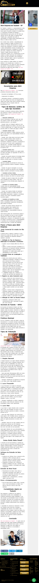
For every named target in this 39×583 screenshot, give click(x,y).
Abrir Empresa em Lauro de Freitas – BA (36, 563)
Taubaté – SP (14, 90)
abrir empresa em (7, 90)
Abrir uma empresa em (6, 521)
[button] (27, 3)
